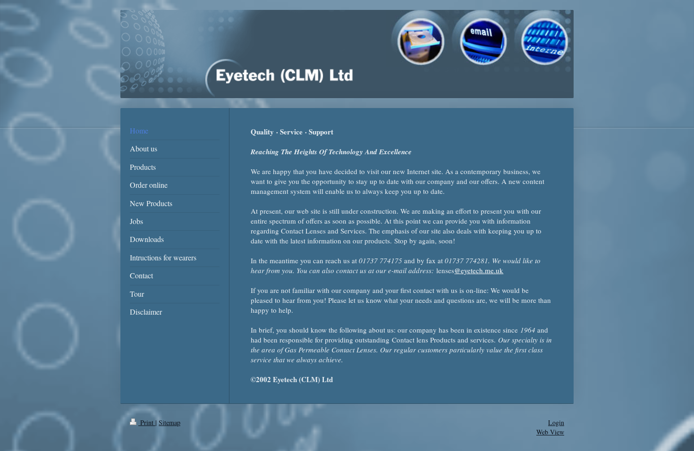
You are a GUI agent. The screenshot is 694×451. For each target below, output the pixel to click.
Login (556, 422)
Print (146, 422)
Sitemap (169, 422)
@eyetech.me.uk (478, 270)
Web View (550, 431)
